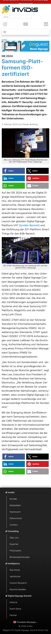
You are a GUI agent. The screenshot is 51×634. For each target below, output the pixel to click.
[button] (13, 171)
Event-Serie (15, 608)
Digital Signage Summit (19, 596)
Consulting (13, 531)
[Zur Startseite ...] (20, 9)
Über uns (14, 537)
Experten (14, 544)
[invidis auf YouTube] (25, 24)
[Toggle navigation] (25, 32)
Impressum (15, 512)
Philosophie (15, 550)
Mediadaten (15, 505)
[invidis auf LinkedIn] (46, 24)
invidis (11, 492)
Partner (13, 615)
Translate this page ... (27, 622)
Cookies (14, 524)
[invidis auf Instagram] (5, 24)
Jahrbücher (15, 576)
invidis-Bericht (29, 225)
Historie (13, 602)
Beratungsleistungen (20, 557)
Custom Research (18, 583)
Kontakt (13, 499)
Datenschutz (16, 518)
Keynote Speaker (18, 589)
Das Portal (15, 570)
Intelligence (14, 563)
